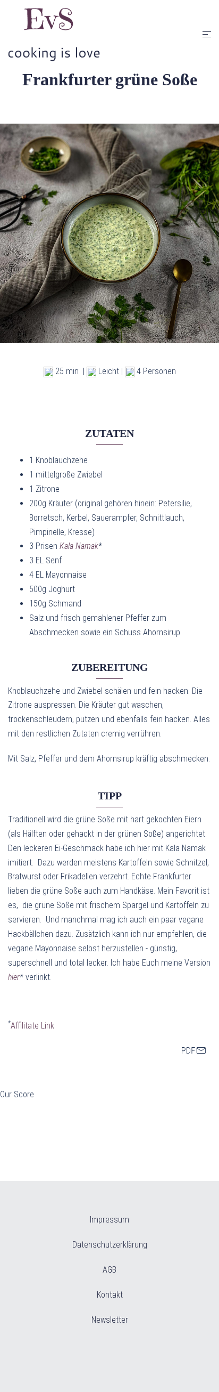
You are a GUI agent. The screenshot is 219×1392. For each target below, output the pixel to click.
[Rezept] (194, 1051)
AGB (109, 1270)
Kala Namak (79, 546)
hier (14, 977)
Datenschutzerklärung (109, 1245)
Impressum (109, 1220)
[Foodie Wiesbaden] (54, 34)
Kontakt (110, 1295)
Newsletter (109, 1320)
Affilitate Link (32, 1026)
